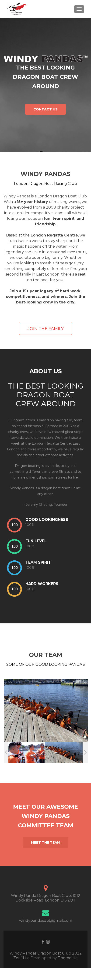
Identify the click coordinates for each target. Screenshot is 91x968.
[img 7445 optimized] (64, 752)
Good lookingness (46, 519)
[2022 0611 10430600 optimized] (26, 752)
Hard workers (41, 584)
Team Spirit (38, 562)
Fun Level (36, 541)
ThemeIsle (68, 958)
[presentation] (14, 524)
